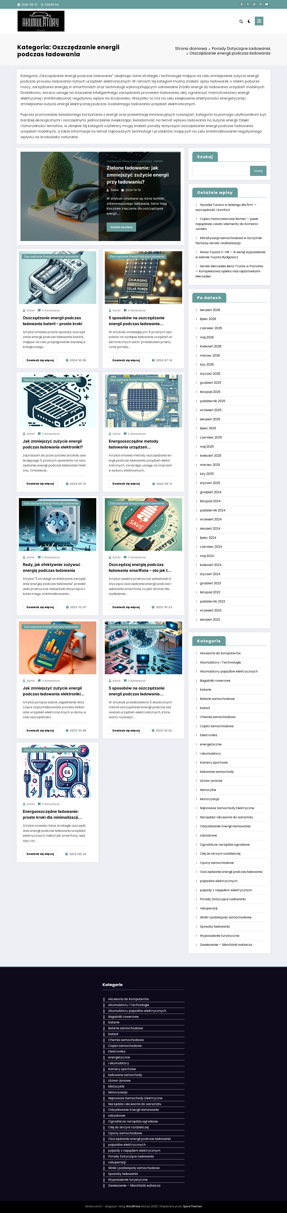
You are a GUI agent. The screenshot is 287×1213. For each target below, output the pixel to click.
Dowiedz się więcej (121, 227)
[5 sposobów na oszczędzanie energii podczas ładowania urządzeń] (143, 277)
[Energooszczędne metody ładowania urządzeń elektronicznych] (143, 401)
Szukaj (205, 157)
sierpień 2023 (210, 619)
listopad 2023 (210, 592)
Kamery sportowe (214, 762)
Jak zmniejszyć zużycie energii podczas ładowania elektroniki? (53, 444)
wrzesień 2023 (210, 610)
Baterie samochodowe (217, 699)
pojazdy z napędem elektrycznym (226, 890)
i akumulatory (210, 753)
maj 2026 (207, 337)
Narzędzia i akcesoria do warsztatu (226, 817)
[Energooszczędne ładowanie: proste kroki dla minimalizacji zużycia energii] (57, 771)
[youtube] (266, 4)
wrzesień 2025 (211, 410)
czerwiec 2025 (211, 437)
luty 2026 (207, 364)
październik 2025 (212, 401)
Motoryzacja (209, 799)
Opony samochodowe (217, 863)
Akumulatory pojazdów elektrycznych (229, 671)
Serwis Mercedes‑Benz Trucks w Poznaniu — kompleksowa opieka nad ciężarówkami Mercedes (229, 271)
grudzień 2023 (210, 583)
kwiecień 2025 (210, 455)
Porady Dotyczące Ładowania (223, 899)
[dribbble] (254, 4)
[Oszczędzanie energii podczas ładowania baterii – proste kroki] (57, 277)
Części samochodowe (217, 726)
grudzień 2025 (210, 382)
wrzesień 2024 (211, 519)
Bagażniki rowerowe (215, 680)
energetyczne (211, 744)
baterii (205, 708)
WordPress (133, 1206)
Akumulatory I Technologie (220, 662)
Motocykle (208, 790)
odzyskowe (208, 835)
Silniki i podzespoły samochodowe (225, 917)
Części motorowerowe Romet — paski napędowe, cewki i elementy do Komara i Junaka (226, 224)
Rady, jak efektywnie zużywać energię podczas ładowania (51, 567)
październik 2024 (213, 510)
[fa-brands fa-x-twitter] (248, 4)
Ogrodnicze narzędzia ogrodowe (225, 844)
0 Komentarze (51, 310)
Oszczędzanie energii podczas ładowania (129, 161)
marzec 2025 (210, 465)
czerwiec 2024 (211, 546)
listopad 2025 (210, 392)
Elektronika (208, 735)
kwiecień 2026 (210, 346)
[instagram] (260, 4)
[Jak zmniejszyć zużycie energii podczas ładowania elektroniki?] (57, 401)
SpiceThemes (192, 1206)
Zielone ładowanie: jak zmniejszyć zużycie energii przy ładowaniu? (138, 175)
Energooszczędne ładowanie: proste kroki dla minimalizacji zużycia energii (51, 814)
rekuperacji (208, 908)
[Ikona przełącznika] (259, 21)
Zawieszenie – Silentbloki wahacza (226, 944)
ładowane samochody (217, 771)
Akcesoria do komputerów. (220, 653)
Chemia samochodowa (217, 717)
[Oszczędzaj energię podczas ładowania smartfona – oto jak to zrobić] (143, 524)
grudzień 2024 (210, 492)
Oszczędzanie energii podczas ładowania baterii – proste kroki (52, 321)
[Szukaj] (241, 21)
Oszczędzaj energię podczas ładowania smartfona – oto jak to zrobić (139, 567)
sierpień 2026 (210, 310)
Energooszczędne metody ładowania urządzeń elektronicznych (133, 444)
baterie (205, 689)
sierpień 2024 (210, 528)
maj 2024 (207, 556)
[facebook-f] (241, 4)
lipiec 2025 (208, 428)
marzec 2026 (210, 355)
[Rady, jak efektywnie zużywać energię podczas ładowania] (57, 524)
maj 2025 (207, 446)
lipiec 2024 (208, 537)
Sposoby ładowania (215, 926)
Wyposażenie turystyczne (219, 935)
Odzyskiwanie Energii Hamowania (225, 826)
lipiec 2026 (208, 319)
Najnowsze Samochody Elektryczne (227, 808)
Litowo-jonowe (211, 780)
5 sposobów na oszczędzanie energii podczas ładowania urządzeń (137, 321)
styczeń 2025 (210, 483)
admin (115, 190)
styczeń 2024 (210, 574)
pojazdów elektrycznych (218, 881)
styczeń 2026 (210, 373)
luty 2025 (207, 474)
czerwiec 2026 (211, 328)
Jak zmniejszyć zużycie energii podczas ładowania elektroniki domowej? (52, 691)
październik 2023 (212, 601)
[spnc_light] (249, 20)
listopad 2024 (210, 501)
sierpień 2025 (210, 419)
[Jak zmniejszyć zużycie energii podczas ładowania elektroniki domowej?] (57, 647)
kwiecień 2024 (211, 565)
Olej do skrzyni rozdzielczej (220, 853)
